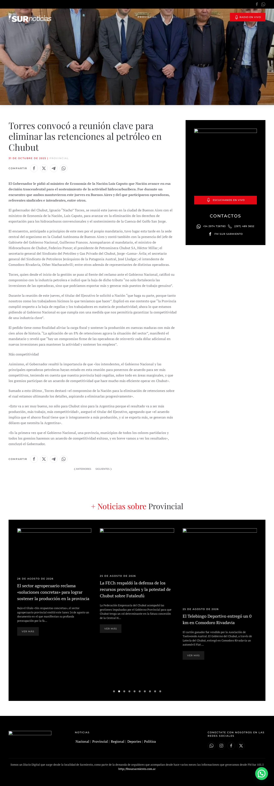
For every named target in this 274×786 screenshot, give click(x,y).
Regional (172, 16)
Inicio (103, 16)
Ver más (28, 631)
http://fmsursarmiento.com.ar (137, 769)
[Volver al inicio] (30, 17)
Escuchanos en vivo (229, 200)
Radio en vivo (250, 17)
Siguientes (102, 468)
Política (216, 16)
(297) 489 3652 (244, 226)
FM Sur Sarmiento (228, 233)
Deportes (194, 16)
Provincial (147, 16)
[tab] (114, 691)
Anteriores (83, 468)
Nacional (123, 16)
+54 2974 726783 (214, 226)
